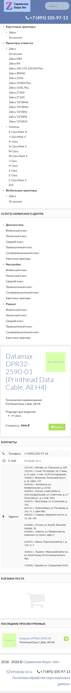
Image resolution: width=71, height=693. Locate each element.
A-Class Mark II (18, 146)
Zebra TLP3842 (18, 111)
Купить (58, 427)
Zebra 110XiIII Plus (20, 83)
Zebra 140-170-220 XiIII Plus (26, 68)
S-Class (13, 170)
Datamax (14, 126)
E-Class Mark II (17, 180)
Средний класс (15, 241)
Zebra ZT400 (16, 92)
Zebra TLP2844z (18, 106)
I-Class (13, 161)
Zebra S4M (15, 58)
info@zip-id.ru (32, 460)
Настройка (13, 264)
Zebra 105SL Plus (19, 87)
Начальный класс (16, 236)
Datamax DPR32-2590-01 (35, 638)
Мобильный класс (16, 230)
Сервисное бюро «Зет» (41, 662)
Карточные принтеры (20, 26)
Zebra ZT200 (16, 97)
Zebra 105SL (16, 78)
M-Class (13, 151)
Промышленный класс (19, 247)
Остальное (15, 37)
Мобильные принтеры (21, 190)
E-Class (13, 175)
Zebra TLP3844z (18, 102)
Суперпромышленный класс (22, 253)
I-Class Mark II (17, 136)
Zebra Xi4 (14, 63)
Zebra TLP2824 (18, 121)
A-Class (13, 141)
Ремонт (10, 304)
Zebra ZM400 (17, 73)
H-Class (13, 165)
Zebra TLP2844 (18, 116)
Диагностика (14, 224)
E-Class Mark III (18, 131)
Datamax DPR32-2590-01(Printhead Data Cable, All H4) (30, 371)
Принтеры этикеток (19, 43)
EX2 (11, 185)
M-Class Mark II (18, 156)
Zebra (12, 32)
